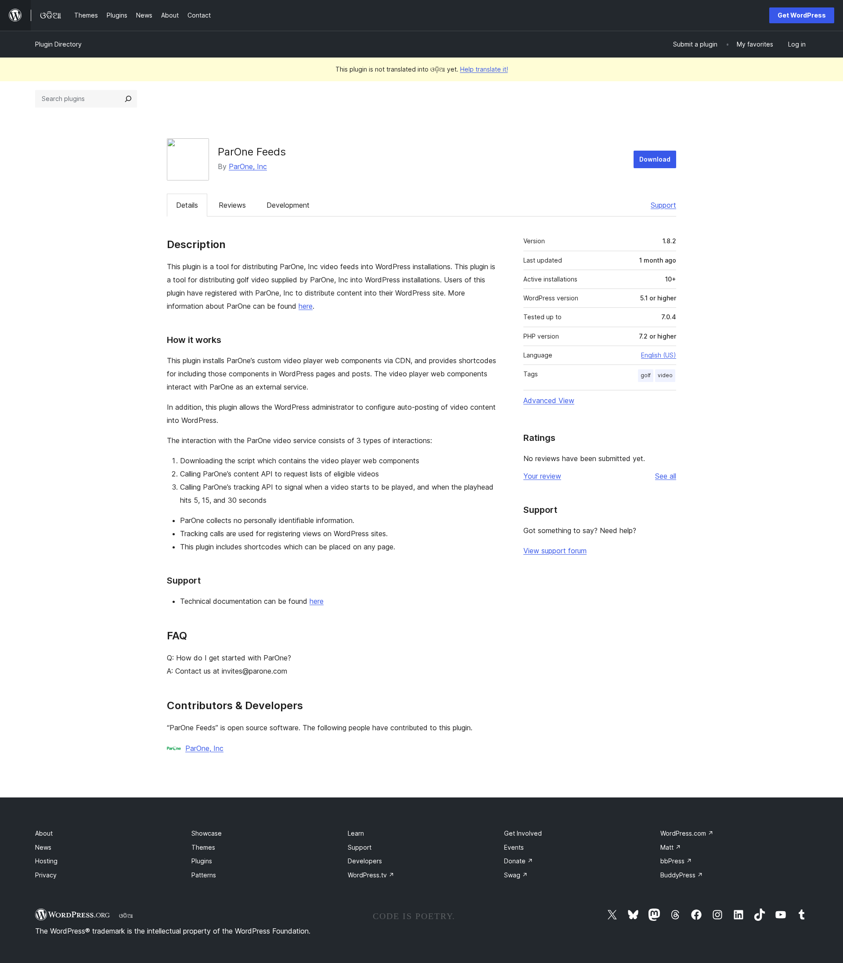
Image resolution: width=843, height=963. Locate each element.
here (306, 306)
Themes (203, 847)
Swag (516, 875)
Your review (542, 476)
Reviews (232, 205)
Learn (356, 833)
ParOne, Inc (248, 166)
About (44, 833)
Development (288, 205)
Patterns (203, 875)
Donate (518, 861)
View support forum (555, 550)
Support (663, 205)
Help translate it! (484, 69)
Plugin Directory (58, 44)
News (43, 847)
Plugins (201, 861)
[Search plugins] (128, 99)
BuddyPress (681, 875)
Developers (365, 861)
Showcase (206, 833)
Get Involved (523, 833)
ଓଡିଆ (126, 915)
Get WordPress (802, 15)
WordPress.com (686, 833)
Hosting (46, 861)
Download (654, 159)
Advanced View (548, 400)
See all (665, 476)
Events (514, 847)
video (665, 375)
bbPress (676, 861)
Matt (670, 847)
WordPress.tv (371, 875)
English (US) (658, 355)
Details (187, 205)
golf (646, 375)
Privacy (46, 875)
